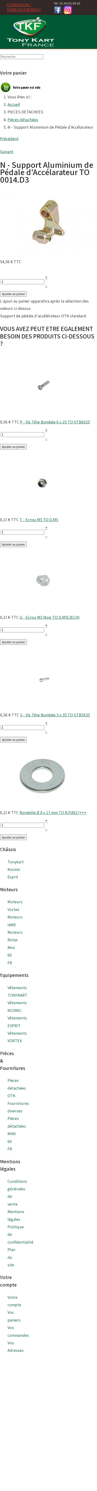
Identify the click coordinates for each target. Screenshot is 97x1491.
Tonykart (16, 862)
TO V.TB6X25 (79, 422)
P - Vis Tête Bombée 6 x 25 (44, 422)
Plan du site (11, 1257)
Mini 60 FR (11, 955)
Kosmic (14, 869)
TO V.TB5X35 (79, 715)
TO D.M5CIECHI (66, 617)
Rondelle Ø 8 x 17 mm (39, 812)
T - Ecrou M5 (31, 519)
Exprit (13, 877)
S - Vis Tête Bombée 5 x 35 (44, 715)
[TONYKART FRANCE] (30, 31)
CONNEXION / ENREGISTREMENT (24, 7)
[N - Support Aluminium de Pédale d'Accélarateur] (48, 223)
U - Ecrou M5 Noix (36, 617)
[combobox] (21, 56)
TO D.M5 (50, 519)
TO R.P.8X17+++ (72, 812)
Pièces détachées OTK (17, 1088)
